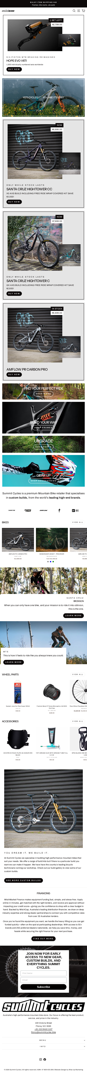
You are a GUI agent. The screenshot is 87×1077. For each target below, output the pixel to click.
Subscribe (43, 987)
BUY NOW (14, 69)
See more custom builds (23, 880)
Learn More (73, 615)
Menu (42, 1040)
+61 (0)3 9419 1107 (43, 1029)
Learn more (13, 662)
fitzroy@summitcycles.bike (43, 1032)
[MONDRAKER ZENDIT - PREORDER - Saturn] (56, 561)
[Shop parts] (43, 444)
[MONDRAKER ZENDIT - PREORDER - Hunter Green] (53, 561)
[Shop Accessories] (43, 471)
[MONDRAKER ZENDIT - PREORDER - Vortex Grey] (48, 561)
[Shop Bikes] (43, 391)
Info (43, 1046)
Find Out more (43, 939)
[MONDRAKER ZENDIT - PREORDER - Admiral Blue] (50, 561)
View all (77, 522)
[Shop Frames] (43, 418)
